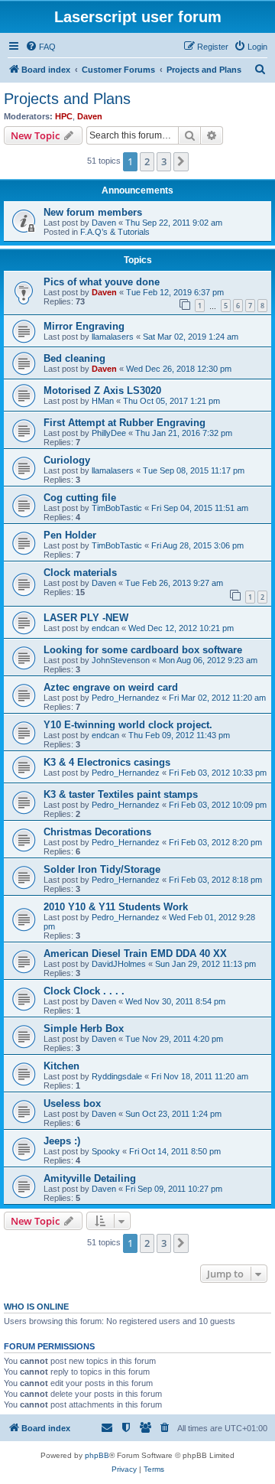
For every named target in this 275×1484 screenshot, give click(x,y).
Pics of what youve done (102, 282)
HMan (103, 400)
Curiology (67, 460)
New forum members (93, 212)
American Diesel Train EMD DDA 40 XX (135, 953)
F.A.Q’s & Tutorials (115, 231)
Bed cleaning (74, 358)
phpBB (97, 1455)
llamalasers (113, 336)
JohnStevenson (121, 660)
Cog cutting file (80, 497)
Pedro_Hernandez (126, 697)
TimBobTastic (117, 508)
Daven (89, 116)
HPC (64, 116)
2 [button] (147, 161)
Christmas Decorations (97, 832)
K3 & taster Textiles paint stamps (121, 794)
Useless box (72, 1103)
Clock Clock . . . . (84, 991)
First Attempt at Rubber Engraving (124, 422)
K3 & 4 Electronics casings (107, 762)
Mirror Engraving (84, 326)
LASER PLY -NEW (86, 617)
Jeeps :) (62, 1141)
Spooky (106, 1151)
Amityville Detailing (90, 1178)
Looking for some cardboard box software (143, 650)
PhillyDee (109, 433)
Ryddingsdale (117, 1076)
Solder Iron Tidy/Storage (102, 869)
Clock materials (80, 572)
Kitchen (61, 1066)
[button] (181, 161)
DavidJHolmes (119, 963)
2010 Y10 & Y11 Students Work (116, 907)
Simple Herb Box (84, 1028)
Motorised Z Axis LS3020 (102, 390)
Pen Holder (70, 535)
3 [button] (164, 161)
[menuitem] (40, 46)
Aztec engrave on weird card (111, 687)
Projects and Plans (67, 98)
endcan (105, 628)
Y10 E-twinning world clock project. (128, 725)
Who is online (36, 1306)
